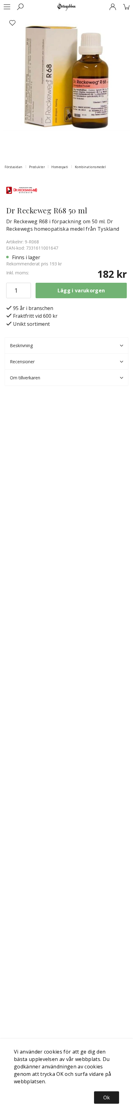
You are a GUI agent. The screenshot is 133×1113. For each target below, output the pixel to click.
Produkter (37, 167)
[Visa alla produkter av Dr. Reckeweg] (21, 189)
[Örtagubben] (66, 7)
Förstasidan (14, 167)
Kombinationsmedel (90, 167)
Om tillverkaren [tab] (25, 378)
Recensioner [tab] (22, 361)
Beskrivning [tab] (21, 345)
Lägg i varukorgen (81, 290)
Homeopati (59, 167)
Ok (106, 1097)
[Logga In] (112, 7)
